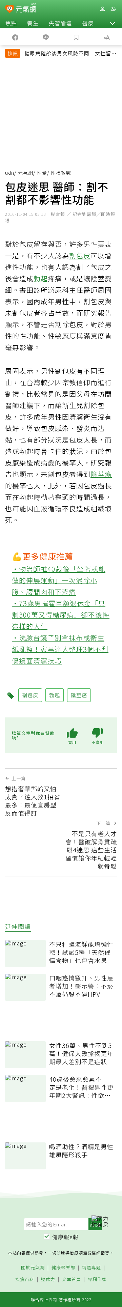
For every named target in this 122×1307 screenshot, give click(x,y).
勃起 (41, 278)
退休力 (48, 1279)
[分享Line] (45, 36)
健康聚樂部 (63, 1267)
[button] (112, 23)
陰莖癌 (101, 474)
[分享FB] (15, 36)
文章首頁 (71, 1279)
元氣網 (25, 172)
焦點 (11, 23)
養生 (33, 23)
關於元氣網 (33, 1267)
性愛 (42, 172)
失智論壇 (60, 23)
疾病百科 (24, 1279)
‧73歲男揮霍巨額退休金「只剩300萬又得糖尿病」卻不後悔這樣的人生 (60, 614)
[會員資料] (102, 9)
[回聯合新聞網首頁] (9, 9)
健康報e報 (65, 1236)
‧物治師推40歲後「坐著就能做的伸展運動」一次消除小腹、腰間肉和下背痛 (58, 580)
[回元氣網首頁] (26, 8)
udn (9, 172)
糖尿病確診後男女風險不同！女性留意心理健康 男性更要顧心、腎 (70, 54)
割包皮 (79, 255)
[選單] (113, 9)
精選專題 (91, 1267)
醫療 (88, 23)
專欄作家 (97, 1279)
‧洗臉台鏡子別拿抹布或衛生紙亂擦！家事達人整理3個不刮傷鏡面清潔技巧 (60, 649)
